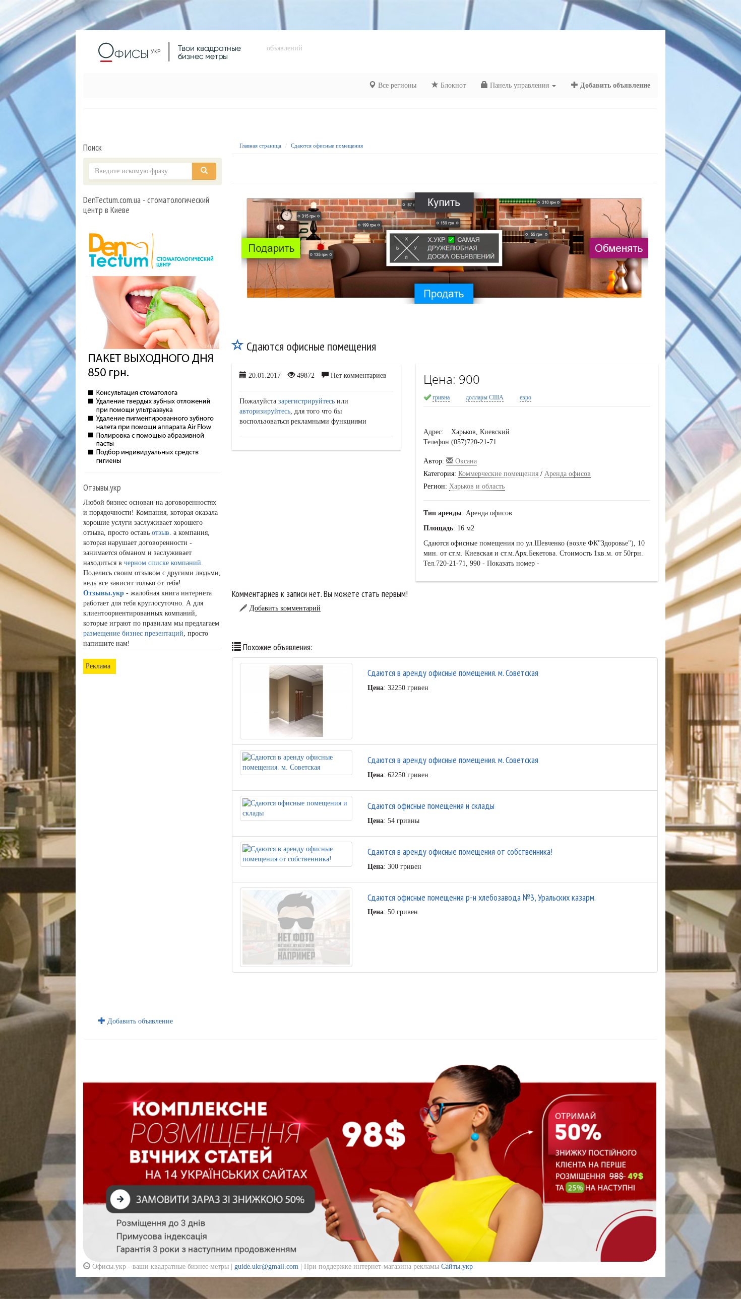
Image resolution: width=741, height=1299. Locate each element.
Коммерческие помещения (498, 473)
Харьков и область (477, 486)
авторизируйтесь (264, 411)
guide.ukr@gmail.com (266, 1266)
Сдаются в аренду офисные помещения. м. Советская (452, 672)
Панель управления (519, 85)
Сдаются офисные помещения (327, 146)
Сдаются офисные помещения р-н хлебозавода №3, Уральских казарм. (481, 897)
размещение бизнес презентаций (133, 633)
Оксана (465, 461)
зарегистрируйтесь (306, 401)
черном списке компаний (162, 563)
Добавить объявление (614, 85)
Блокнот (452, 85)
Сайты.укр (457, 1266)
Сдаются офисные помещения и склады (431, 805)
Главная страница (260, 146)
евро (525, 397)
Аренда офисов (567, 473)
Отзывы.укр (103, 593)
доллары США (485, 397)
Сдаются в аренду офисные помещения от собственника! (459, 851)
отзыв (160, 532)
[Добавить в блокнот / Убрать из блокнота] (238, 346)
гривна (441, 397)
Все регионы (396, 85)
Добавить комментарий (285, 608)
